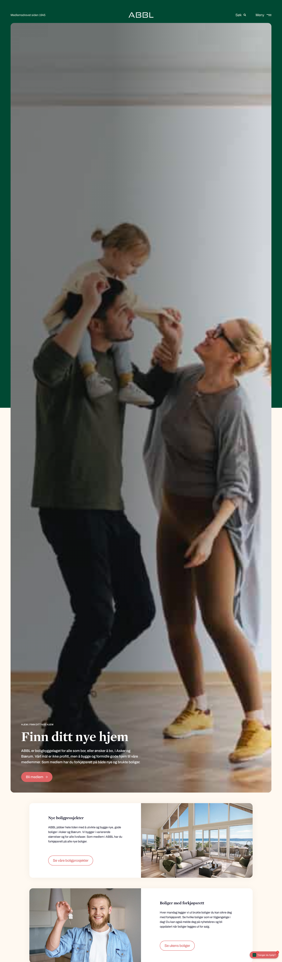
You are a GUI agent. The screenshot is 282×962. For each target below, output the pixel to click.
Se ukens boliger (177, 946)
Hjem (24, 724)
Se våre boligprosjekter (70, 860)
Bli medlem (34, 777)
